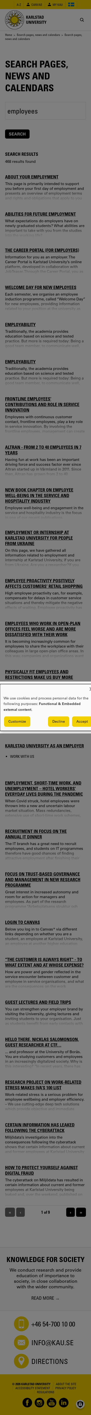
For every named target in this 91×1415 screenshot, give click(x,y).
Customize (17, 721)
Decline (58, 721)
